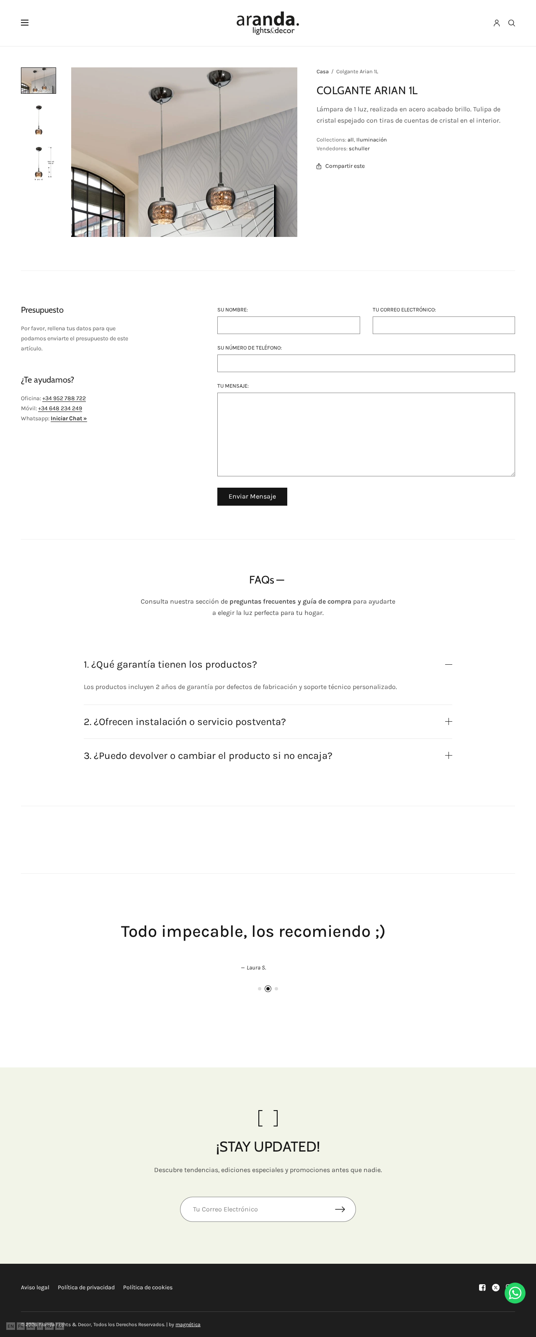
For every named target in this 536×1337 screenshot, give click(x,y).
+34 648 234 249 (60, 408)
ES (60, 1326)
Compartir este (345, 166)
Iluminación (371, 139)
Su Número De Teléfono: (249, 347)
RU (49, 1326)
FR (20, 1326)
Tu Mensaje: (233, 385)
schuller (359, 148)
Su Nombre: (232, 309)
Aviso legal (35, 1287)
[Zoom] (184, 152)
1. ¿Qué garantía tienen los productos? (170, 664)
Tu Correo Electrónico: (404, 309)
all (351, 139)
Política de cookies (148, 1287)
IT (40, 1326)
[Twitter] (496, 1287)
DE (31, 1326)
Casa (323, 71)
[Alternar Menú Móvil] (30, 23)
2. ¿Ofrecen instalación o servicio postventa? (185, 722)
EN (11, 1326)
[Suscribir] (345, 1209)
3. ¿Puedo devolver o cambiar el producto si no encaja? (208, 756)
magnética (188, 1324)
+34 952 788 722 (64, 398)
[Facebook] (482, 1287)
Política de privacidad (86, 1287)
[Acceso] (497, 23)
